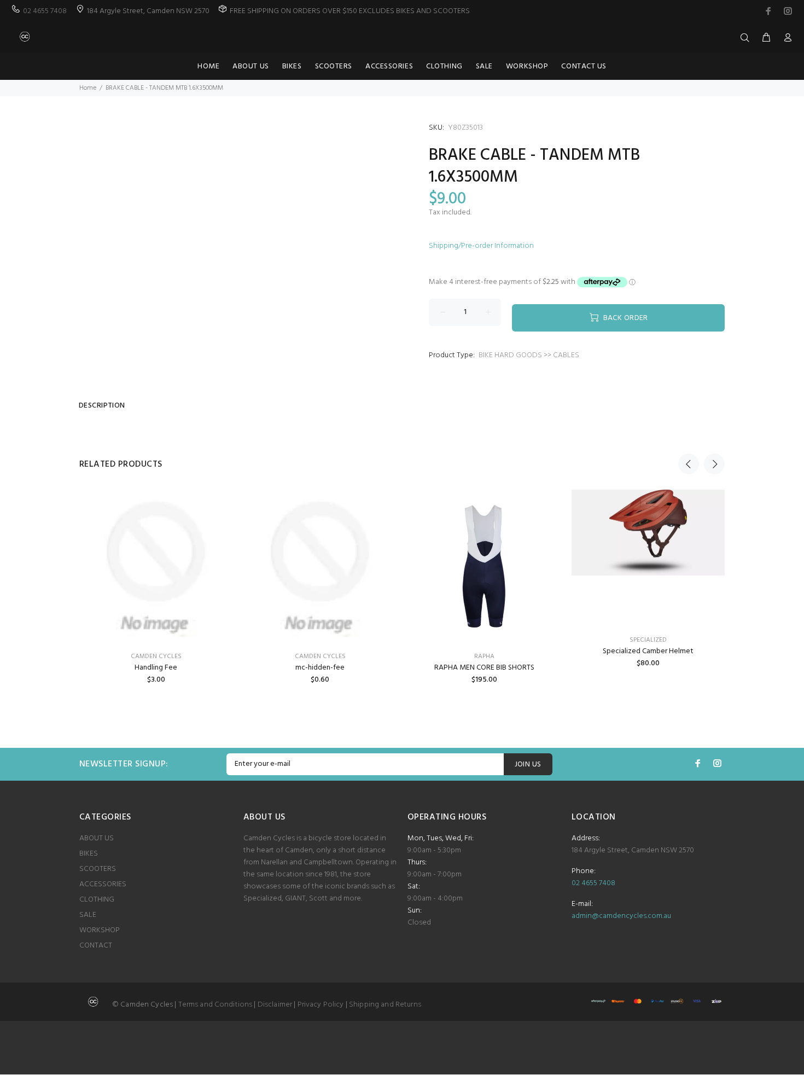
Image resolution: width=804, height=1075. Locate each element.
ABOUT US (96, 838)
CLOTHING (96, 899)
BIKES (88, 853)
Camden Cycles (320, 656)
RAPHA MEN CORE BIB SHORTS (484, 667)
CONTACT (95, 945)
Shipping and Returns (385, 1004)
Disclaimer (275, 1004)
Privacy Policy (321, 1004)
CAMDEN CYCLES (156, 656)
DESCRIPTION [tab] (102, 405)
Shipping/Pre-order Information (481, 246)
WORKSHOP (99, 930)
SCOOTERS (97, 869)
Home (87, 88)
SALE (87, 915)
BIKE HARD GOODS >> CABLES (529, 355)
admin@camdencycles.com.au (621, 916)
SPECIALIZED (648, 640)
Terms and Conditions (215, 1004)
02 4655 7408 (45, 11)
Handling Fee (156, 667)
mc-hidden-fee (320, 667)
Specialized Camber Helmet (648, 651)
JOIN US (528, 764)
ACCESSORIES (102, 884)
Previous (688, 464)
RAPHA (484, 656)
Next (714, 464)
